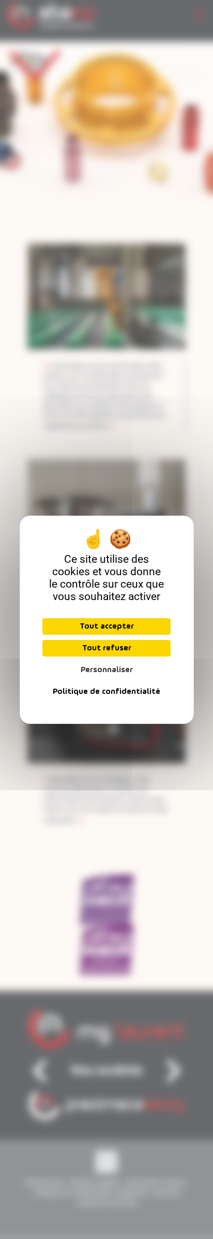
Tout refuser (106, 648)
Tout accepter (107, 626)
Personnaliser (107, 670)
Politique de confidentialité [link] (106, 692)
